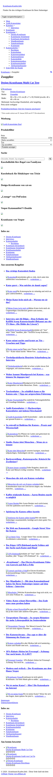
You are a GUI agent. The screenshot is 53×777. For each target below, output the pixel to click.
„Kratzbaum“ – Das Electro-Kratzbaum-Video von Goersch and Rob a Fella (28, 563)
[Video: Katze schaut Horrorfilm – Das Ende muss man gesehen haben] (16, 609)
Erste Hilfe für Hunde (14, 68)
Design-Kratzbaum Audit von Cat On (20, 756)
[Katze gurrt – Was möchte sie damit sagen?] (11, 291)
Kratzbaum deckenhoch (20, 39)
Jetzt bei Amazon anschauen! (29, 109)
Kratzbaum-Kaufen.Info (12, 6)
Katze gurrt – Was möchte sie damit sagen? (26, 285)
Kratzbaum (10, 30)
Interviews (15, 28)
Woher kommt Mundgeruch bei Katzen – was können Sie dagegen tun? (27, 375)
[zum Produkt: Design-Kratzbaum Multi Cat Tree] (6, 89)
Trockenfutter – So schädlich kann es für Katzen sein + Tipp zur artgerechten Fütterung (28, 392)
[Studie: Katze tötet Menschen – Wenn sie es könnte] (15, 451)
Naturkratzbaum (17, 43)
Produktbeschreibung (9, 109)
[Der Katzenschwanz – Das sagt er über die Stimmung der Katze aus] (13, 643)
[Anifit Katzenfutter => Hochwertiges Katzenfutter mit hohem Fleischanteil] (14, 417)
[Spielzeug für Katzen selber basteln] (20, 518)
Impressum (5, 700)
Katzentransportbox (18, 61)
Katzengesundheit (18, 54)
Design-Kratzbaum (18, 34)
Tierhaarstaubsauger (18, 66)
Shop (8, 21)
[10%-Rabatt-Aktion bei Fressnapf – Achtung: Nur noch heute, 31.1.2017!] (14, 660)
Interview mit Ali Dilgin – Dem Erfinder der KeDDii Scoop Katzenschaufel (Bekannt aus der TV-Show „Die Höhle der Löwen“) (29, 321)
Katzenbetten (16, 52)
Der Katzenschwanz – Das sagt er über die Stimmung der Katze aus (26, 635)
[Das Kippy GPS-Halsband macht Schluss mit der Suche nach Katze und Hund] (13, 554)
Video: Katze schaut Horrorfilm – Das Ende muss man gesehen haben (27, 602)
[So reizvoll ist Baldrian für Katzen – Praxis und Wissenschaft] (12, 434)
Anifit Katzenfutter (13, 23)
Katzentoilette (16, 59)
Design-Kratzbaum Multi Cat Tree (20, 82)
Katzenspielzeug (17, 57)
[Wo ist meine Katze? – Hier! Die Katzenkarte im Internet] (14, 694)
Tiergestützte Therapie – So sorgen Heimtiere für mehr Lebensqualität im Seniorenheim (27, 618)
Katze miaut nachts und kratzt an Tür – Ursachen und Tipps (25, 341)
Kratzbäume (11, 32)
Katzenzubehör (12, 48)
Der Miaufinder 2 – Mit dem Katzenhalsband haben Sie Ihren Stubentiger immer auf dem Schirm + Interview (27, 584)
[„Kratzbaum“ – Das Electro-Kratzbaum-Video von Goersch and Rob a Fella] (16, 571)
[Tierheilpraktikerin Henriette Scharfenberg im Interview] (14, 366)
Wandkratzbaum (17, 41)
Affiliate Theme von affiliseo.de (13, 774)
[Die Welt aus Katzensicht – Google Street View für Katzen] (13, 537)
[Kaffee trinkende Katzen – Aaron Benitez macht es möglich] (12, 503)
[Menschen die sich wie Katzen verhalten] (22, 484)
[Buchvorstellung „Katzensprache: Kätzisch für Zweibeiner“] (16, 468)
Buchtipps (15, 50)
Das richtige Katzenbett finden (20, 271)
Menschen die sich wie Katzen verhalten (25, 478)
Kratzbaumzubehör (18, 63)
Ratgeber (9, 25)
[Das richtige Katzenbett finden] (11, 277)
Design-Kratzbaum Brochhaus (18, 763)
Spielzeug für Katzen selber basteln (23, 511)
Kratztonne (15, 46)
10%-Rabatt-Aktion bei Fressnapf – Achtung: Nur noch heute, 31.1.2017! (27, 652)
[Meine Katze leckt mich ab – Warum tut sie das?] (17, 308)
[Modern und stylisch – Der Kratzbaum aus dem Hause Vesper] (14, 677)
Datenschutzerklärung (9, 703)
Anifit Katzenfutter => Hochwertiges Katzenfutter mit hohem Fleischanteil (24, 409)
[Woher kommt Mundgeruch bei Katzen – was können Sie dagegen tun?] (14, 383)
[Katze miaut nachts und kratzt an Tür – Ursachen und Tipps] (14, 349)
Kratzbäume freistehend (20, 37)
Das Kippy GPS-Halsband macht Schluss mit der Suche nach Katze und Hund (27, 546)
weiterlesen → (36, 279)
